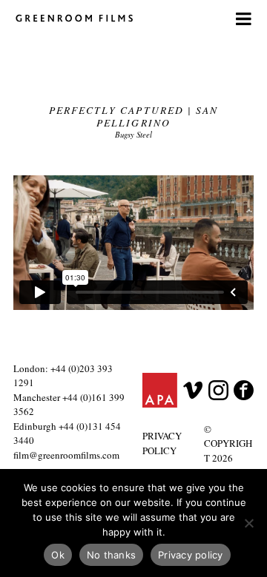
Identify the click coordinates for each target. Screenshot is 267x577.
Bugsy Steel (133, 134)
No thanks (111, 555)
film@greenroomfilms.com (66, 455)
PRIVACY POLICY (162, 443)
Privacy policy (190, 555)
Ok (58, 555)
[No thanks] (248, 523)
